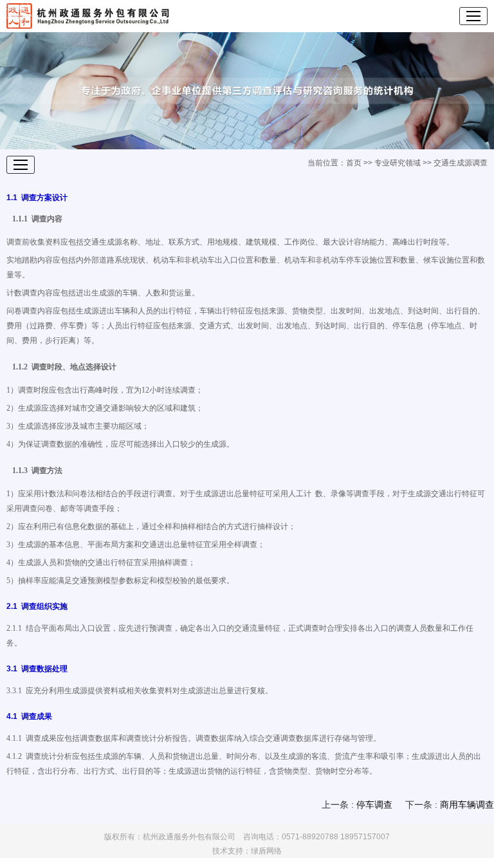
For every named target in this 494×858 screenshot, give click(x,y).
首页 (353, 162)
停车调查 (374, 804)
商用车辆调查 (467, 804)
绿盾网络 (266, 850)
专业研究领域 (397, 162)
